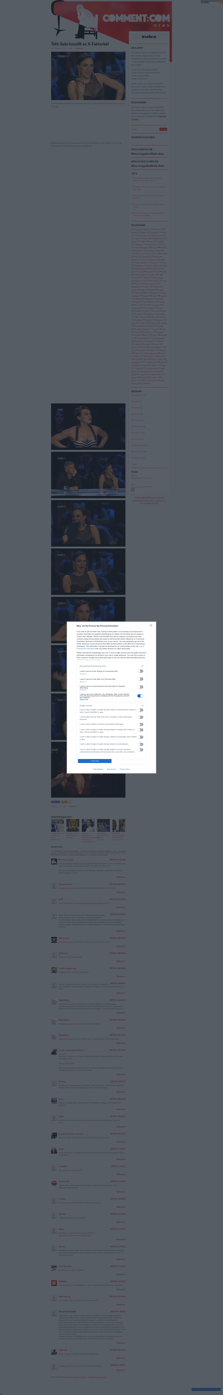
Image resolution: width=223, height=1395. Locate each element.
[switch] (140, 671)
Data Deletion (98, 769)
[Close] (151, 626)
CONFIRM (94, 761)
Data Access (111, 769)
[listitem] (111, 666)
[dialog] (111, 697)
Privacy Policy (125, 769)
